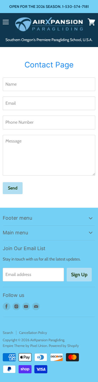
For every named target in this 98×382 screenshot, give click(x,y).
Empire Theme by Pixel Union (25, 345)
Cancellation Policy (33, 332)
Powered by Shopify (64, 345)
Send (12, 188)
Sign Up (79, 275)
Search (8, 332)
